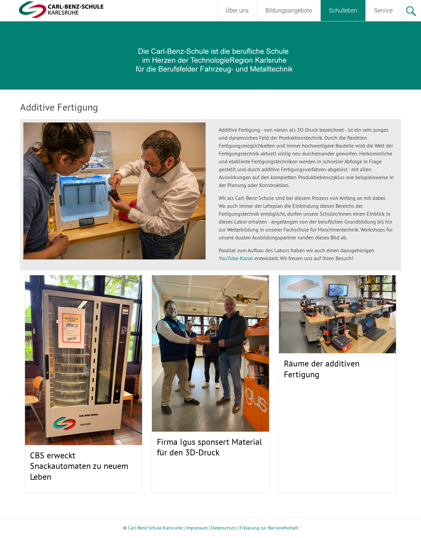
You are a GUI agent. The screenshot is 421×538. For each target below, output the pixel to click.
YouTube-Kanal (236, 258)
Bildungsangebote (288, 10)
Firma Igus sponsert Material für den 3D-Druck (209, 447)
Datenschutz (223, 528)
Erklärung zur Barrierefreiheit (268, 528)
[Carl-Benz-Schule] (53, 9)
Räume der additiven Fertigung (321, 369)
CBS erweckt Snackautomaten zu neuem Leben (79, 466)
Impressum (197, 528)
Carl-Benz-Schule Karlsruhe (155, 528)
